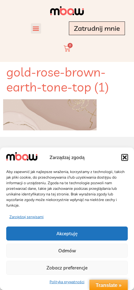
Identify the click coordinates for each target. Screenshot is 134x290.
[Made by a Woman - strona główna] (67, 10)
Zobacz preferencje (67, 268)
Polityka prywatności (67, 282)
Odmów (67, 251)
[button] (125, 157)
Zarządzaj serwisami (26, 217)
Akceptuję (67, 233)
